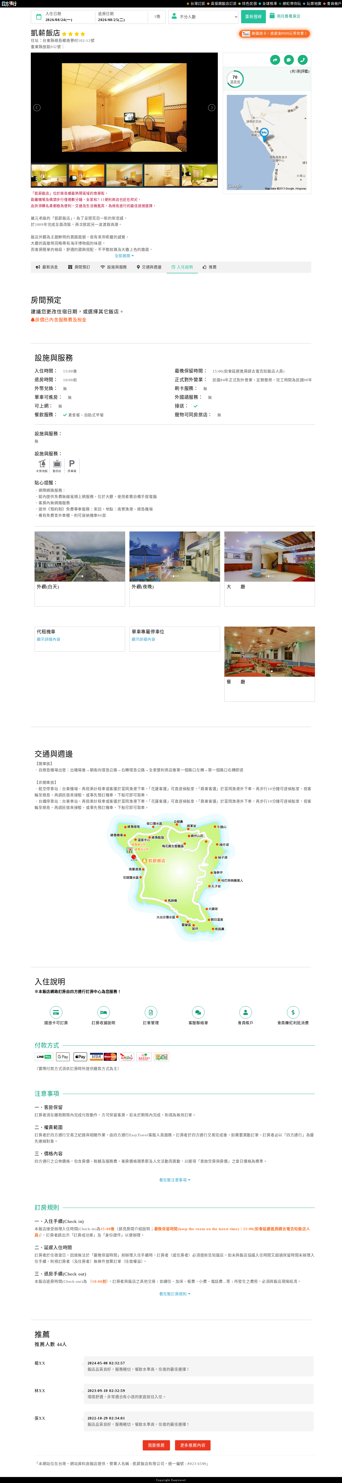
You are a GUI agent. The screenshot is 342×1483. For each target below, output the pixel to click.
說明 (185, 267)
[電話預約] (303, 60)
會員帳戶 (334, 4)
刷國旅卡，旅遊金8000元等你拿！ (279, 33)
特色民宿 (249, 4)
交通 (152, 267)
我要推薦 (156, 1445)
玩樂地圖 (314, 4)
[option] (80, 556)
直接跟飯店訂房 (224, 4)
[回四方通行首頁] (9, 4)
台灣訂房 (198, 4)
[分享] (275, 60)
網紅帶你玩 (292, 4)
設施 (117, 267)
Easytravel (178, 1479)
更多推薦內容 (193, 1445)
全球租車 (269, 4)
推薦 (213, 267)
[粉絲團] (289, 60)
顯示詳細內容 (49, 639)
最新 (50, 267)
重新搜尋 (253, 16)
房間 (82, 267)
